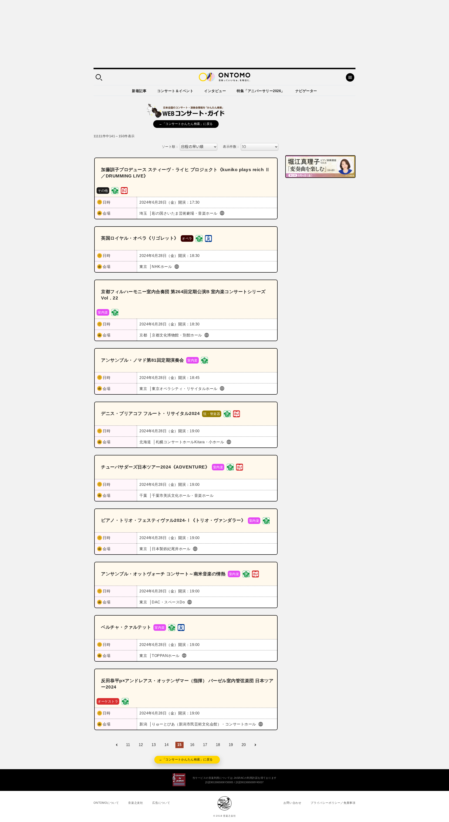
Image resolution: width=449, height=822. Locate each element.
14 (166, 745)
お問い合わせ (292, 802)
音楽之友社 (135, 802)
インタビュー (215, 91)
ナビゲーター (306, 91)
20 (244, 745)
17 (205, 745)
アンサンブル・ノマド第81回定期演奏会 (142, 360)
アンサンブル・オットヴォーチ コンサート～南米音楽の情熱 (163, 573)
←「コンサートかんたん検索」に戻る (186, 124)
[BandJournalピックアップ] (124, 190)
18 (218, 745)
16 (192, 745)
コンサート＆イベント (175, 91)
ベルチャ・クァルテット (126, 627)
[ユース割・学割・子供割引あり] (114, 190)
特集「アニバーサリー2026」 (261, 91)
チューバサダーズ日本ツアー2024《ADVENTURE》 (155, 467)
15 (179, 745)
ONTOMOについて (106, 802)
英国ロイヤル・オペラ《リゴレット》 (140, 238)
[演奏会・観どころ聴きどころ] (208, 238)
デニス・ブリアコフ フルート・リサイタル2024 (150, 413)
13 (154, 745)
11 (128, 745)
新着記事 (139, 91)
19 (231, 745)
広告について (161, 802)
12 (141, 745)
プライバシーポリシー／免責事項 (333, 802)
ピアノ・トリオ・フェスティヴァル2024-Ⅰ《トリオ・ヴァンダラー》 (173, 520)
